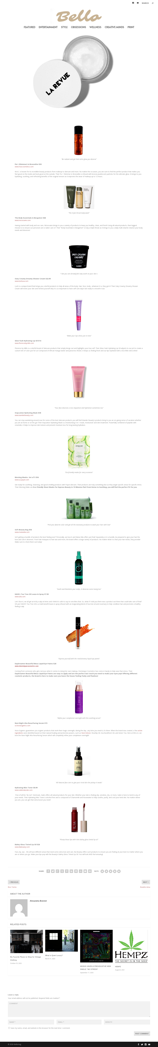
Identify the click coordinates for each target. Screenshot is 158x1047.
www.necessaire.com (23, 220)
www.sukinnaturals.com (24, 790)
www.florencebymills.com (24, 343)
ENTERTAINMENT (48, 27)
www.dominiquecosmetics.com (27, 666)
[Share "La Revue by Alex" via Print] (90, 871)
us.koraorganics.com (22, 725)
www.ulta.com (20, 596)
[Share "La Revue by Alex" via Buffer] (76, 871)
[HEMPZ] (131, 946)
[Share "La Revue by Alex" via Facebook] (48, 871)
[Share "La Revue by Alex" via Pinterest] (66, 871)
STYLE (64, 27)
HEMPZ (118, 967)
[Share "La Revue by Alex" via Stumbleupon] (80, 871)
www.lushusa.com (21, 281)
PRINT (131, 27)
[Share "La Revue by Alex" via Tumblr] (62, 871)
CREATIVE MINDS (114, 27)
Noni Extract (86, 733)
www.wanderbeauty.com (24, 415)
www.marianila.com (22, 532)
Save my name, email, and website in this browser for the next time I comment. (40, 1028)
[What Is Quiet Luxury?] (61, 940)
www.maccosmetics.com (24, 167)
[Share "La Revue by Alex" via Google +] (57, 871)
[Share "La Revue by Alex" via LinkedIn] (71, 871)
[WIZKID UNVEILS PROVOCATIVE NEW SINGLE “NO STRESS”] (96, 946)
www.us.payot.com (22, 480)
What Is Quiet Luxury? (54, 955)
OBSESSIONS (78, 27)
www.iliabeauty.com (22, 847)
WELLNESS (95, 27)
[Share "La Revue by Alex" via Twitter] (53, 871)
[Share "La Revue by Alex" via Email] (85, 871)
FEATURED (29, 27)
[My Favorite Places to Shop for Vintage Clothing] (26, 941)
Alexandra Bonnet (38, 901)
